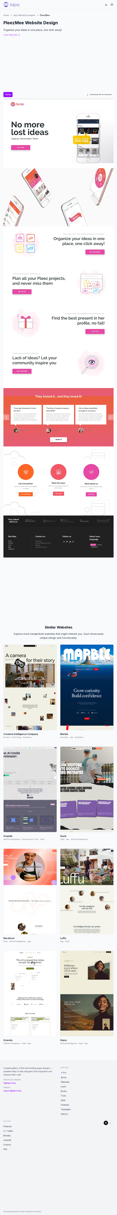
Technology (16, 737)
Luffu (63, 938)
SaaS (42, 839)
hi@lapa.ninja (9, 1083)
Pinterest (7, 1126)
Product (6, 737)
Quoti (63, 836)
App (71, 737)
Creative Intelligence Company (20, 734)
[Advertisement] (58, 587)
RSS (5, 1149)
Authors (64, 1114)
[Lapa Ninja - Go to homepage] (11, 4)
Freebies (65, 1105)
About (63, 1077)
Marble (64, 734)
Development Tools (30, 839)
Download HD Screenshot (101, 94)
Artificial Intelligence (11, 839)
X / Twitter (8, 1131)
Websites (65, 1082)
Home (6, 15)
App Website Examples (24, 15)
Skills (63, 1100)
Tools (63, 1095)
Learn (63, 1086)
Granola (7, 1040)
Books (64, 1091)
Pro (64, 1072)
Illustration (27, 737)
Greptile (7, 836)
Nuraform (8, 938)
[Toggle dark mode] (106, 4)
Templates (66, 1109)
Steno (63, 1040)
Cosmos (7, 1144)
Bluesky (7, 1135)
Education (64, 737)
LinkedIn (7, 1140)
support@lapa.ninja (12, 1090)
